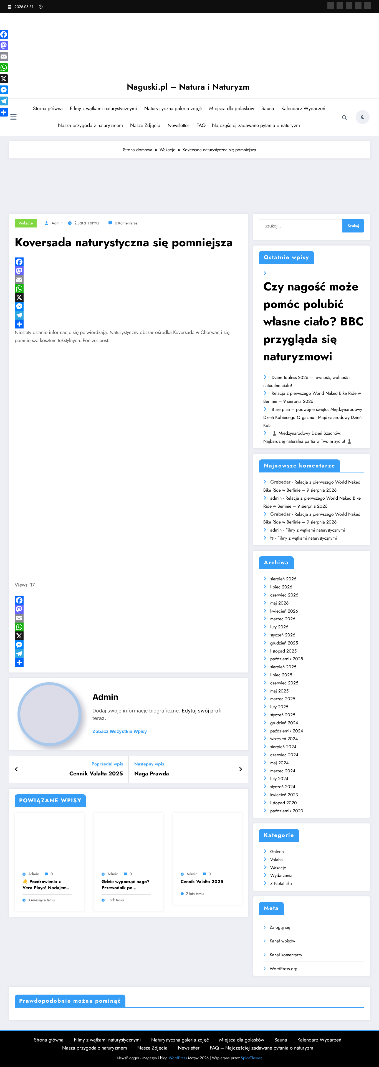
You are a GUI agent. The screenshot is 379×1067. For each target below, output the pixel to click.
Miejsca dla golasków (231, 108)
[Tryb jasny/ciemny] (363, 117)
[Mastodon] (367, 5)
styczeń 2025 (282, 715)
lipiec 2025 (281, 675)
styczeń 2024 (282, 786)
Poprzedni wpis (107, 764)
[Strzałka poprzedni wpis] (16, 769)
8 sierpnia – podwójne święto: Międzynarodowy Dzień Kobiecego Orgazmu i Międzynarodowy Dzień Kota (312, 417)
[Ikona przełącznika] (13, 117)
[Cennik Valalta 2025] (207, 843)
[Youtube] (358, 5)
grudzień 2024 (284, 723)
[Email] (128, 279)
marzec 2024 (282, 771)
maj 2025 (279, 691)
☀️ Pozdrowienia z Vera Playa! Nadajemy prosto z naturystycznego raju (45, 885)
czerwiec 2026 (284, 595)
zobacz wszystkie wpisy (119, 731)
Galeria (277, 851)
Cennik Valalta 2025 (96, 774)
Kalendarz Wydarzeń (303, 108)
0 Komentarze (126, 223)
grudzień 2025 (284, 643)
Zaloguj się (280, 927)
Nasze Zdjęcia (145, 125)
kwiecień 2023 (284, 795)
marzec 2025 (282, 699)
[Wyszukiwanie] (345, 118)
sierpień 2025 (283, 667)
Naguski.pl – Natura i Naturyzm (188, 87)
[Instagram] (349, 5)
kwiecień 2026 (284, 611)
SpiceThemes (251, 1058)
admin (57, 223)
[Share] (128, 324)
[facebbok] (330, 5)
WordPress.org (283, 968)
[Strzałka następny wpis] (240, 769)
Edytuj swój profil (202, 711)
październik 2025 (286, 659)
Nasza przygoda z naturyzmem (90, 125)
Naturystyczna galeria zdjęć (173, 108)
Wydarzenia (281, 875)
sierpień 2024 (283, 747)
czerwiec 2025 (284, 683)
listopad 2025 (283, 651)
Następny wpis (149, 764)
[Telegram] (128, 315)
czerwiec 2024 (284, 755)
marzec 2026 (282, 619)
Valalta (276, 859)
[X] (340, 5)
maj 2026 (279, 603)
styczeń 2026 (282, 635)
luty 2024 (279, 778)
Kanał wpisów (282, 941)
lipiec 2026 (281, 587)
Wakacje (26, 223)
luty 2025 (279, 707)
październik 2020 (286, 811)
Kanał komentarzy (286, 955)
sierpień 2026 (283, 579)
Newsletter (178, 125)
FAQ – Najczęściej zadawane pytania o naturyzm (248, 125)
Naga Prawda (151, 774)
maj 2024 (279, 763)
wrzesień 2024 (284, 738)
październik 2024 (286, 731)
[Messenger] (128, 306)
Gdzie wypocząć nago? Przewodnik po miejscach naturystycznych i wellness (126, 885)
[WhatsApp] (128, 288)
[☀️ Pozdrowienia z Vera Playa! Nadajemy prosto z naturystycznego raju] (49, 843)
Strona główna (48, 108)
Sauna (267, 108)
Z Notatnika (281, 883)
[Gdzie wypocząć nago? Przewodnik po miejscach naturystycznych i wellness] (128, 843)
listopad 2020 (283, 803)
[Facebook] (128, 261)
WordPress (178, 1058)
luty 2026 (279, 627)
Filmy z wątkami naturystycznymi (103, 108)
